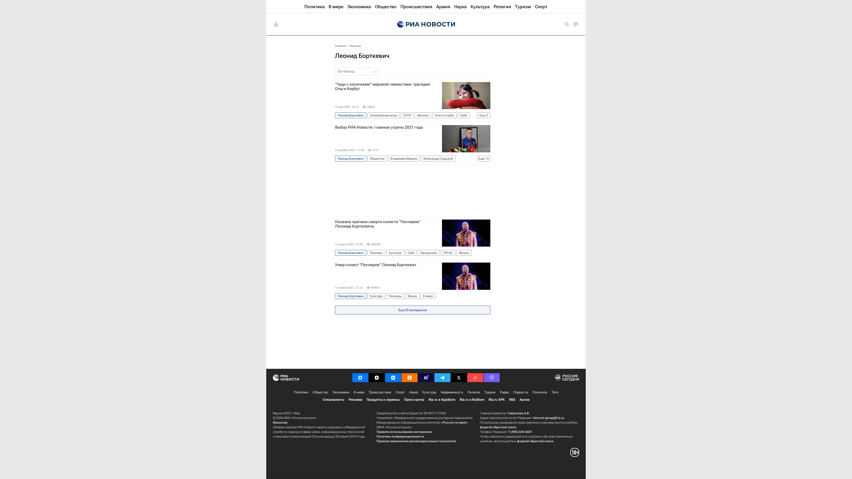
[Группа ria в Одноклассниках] (410, 377)
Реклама (355, 400)
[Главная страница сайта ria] (426, 24)
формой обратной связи (498, 427)
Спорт (400, 392)
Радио (504, 392)
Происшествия (380, 392)
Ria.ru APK (497, 400)
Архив (524, 400)
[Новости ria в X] (459, 377)
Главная (340, 45)
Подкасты (520, 392)
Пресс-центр (414, 400)
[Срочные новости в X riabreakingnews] (475, 377)
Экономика (341, 392)
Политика (301, 392)
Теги (555, 392)
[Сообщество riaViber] (492, 377)
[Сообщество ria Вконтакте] (393, 377)
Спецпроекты (333, 400)
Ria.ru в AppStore (442, 400)
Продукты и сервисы (383, 400)
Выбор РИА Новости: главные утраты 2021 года (379, 127)
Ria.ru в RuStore (472, 400)
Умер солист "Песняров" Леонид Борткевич (375, 265)
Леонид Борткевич (362, 55)
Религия (474, 392)
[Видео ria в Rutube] (426, 377)
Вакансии (280, 422)
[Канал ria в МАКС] (360, 377)
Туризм (489, 392)
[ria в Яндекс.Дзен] (377, 377)
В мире (359, 392)
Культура (429, 392)
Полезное (539, 392)
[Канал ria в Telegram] (442, 377)
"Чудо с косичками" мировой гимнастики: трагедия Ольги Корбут (382, 86)
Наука (413, 392)
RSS (512, 400)
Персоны (355, 45)
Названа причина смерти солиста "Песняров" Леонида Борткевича (377, 224)
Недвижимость (452, 392)
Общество (320, 392)
